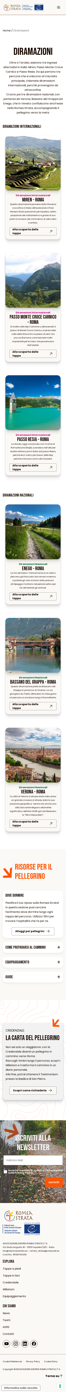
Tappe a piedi (12, 1269)
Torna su (52, 1376)
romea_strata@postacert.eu (44, 1250)
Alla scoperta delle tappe (25, 231)
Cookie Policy (51, 1361)
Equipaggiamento (14, 1296)
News (6, 1313)
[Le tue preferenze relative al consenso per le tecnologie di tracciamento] (60, 1386)
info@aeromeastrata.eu (15, 1250)
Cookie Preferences (12, 1361)
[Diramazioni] (19, 1221)
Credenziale (11, 1282)
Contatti (8, 1334)
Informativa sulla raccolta (20, 1387)
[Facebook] (34, 1343)
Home (7, 30)
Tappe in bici (11, 1275)
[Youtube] (6, 1343)
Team (6, 1320)
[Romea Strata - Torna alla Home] (12, 7)
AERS (6, 1327)
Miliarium (8, 1289)
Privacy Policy (23, 1172)
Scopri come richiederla (30, 1090)
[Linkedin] (24, 1343)
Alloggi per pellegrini (29, 931)
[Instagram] (15, 1343)
